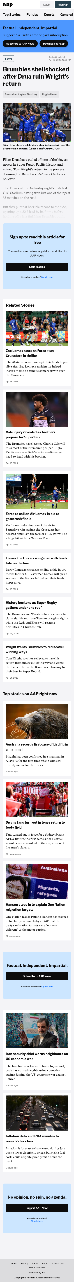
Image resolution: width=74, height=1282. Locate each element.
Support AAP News (37, 1208)
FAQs (35, 1263)
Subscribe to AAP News (20, 43)
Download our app (53, 43)
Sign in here (47, 277)
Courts (49, 14)
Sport (8, 58)
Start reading (37, 267)
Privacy (24, 1263)
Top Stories (12, 14)
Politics (32, 14)
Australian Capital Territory (21, 94)
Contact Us (58, 1263)
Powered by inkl (37, 1272)
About (45, 1263)
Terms (14, 1263)
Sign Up (63, 4)
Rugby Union (49, 94)
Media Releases (37, 1267)
